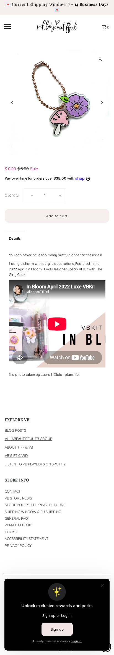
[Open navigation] (18, 26)
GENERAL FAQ (16, 518)
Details (14, 238)
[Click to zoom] (100, 59)
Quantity (12, 195)
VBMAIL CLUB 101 (19, 525)
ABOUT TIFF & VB (19, 447)
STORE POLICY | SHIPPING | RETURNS (35, 505)
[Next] (101, 102)
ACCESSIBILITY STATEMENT (26, 538)
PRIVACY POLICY (18, 545)
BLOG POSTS (15, 430)
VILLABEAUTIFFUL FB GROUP (28, 438)
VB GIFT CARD (16, 455)
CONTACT (13, 491)
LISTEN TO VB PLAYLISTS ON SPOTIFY (35, 464)
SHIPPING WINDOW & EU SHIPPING (33, 511)
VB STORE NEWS (18, 498)
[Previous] (12, 102)
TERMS (10, 532)
